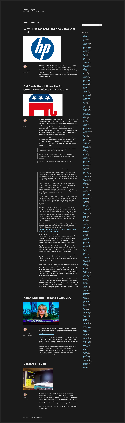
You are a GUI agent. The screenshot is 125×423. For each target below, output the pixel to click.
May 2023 (85, 87)
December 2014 (86, 226)
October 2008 (86, 315)
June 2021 (85, 118)
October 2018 (85, 162)
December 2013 (86, 241)
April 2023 (85, 88)
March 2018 (85, 172)
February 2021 (86, 124)
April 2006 (85, 352)
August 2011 (85, 278)
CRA (24, 335)
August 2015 (85, 215)
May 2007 (85, 334)
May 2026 (85, 39)
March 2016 (85, 205)
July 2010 (85, 294)
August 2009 (85, 305)
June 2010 (85, 296)
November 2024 (86, 63)
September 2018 (86, 164)
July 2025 (85, 52)
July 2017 (85, 183)
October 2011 (85, 275)
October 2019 (86, 146)
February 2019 (86, 157)
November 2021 (86, 112)
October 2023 (86, 81)
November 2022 (86, 95)
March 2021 (85, 123)
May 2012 (85, 267)
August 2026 (85, 35)
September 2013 (86, 245)
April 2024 (85, 73)
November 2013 (86, 242)
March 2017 (85, 188)
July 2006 (85, 348)
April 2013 (85, 252)
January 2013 (85, 256)
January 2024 (86, 77)
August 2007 (85, 331)
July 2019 (85, 150)
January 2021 (85, 125)
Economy (25, 400)
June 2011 (85, 280)
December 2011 (86, 272)
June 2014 (85, 234)
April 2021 (85, 121)
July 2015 (85, 216)
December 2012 (86, 257)
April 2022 (85, 105)
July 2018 (85, 166)
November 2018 (86, 161)
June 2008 (85, 320)
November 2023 (86, 80)
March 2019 (85, 155)
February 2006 (86, 355)
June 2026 (85, 37)
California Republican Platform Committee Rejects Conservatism (46, 88)
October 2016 (86, 195)
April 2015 (85, 220)
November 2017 (86, 177)
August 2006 (85, 346)
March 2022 (85, 106)
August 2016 (85, 198)
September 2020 (86, 131)
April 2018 (85, 171)
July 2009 (85, 307)
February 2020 (86, 140)
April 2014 (85, 235)
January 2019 (85, 158)
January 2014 (85, 239)
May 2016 (85, 202)
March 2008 (85, 322)
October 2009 (86, 304)
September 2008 (86, 316)
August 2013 (85, 246)
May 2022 (85, 103)
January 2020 (86, 142)
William (25, 69)
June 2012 (85, 265)
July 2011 (85, 279)
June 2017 (85, 184)
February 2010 (86, 301)
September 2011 (86, 276)
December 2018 (86, 160)
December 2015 (86, 209)
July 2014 (85, 232)
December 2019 (86, 143)
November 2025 (86, 47)
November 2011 (86, 274)
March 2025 (85, 58)
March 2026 (85, 42)
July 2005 (85, 364)
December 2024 (86, 62)
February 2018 (86, 173)
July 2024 (85, 69)
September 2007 (86, 330)
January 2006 (86, 356)
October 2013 (85, 243)
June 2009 (85, 308)
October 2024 (86, 65)
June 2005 (85, 366)
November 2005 (86, 359)
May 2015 (85, 219)
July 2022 (85, 101)
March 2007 (85, 337)
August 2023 (85, 84)
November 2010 (86, 289)
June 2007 (85, 333)
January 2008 (86, 324)
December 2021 (86, 110)
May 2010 (85, 297)
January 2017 (85, 191)
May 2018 (85, 169)
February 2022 (86, 107)
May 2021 (85, 120)
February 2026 (86, 43)
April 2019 (85, 154)
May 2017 (85, 186)
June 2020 (85, 135)
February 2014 (86, 238)
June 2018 (85, 168)
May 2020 (85, 136)
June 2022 (85, 102)
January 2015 (85, 224)
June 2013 (85, 249)
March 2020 (85, 139)
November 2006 (86, 342)
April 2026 (85, 40)
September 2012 (86, 261)
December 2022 (86, 94)
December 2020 (86, 127)
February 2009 (86, 312)
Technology (25, 72)
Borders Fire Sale (35, 363)
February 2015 (86, 223)
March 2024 (85, 74)
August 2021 (85, 116)
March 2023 (85, 90)
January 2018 (85, 175)
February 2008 (86, 323)
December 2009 (86, 302)
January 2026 (86, 44)
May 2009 (85, 309)
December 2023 (86, 79)
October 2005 (86, 360)
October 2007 (86, 328)
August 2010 (85, 293)
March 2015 (85, 221)
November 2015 (86, 210)
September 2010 (86, 291)
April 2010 (85, 298)
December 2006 (86, 341)
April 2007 (85, 335)
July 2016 (85, 199)
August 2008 (85, 318)
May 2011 (85, 282)
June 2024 (85, 70)
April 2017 (85, 187)
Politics (24, 126)
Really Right (29, 10)
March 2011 (85, 285)
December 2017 (86, 176)
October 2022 (86, 96)
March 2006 (85, 353)
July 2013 (85, 247)
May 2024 (85, 72)
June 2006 (85, 349)
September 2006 (86, 345)
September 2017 (86, 180)
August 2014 (85, 231)
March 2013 (85, 253)
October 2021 (85, 113)
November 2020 (86, 128)
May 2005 (85, 367)
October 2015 (85, 212)
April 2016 (85, 204)
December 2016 (86, 193)
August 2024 (85, 68)
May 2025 (85, 55)
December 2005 (86, 357)
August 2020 (85, 132)
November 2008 (86, 313)
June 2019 (85, 151)
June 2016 (85, 201)
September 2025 (86, 50)
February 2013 (86, 254)
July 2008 (85, 319)
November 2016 (86, 194)
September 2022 (86, 98)
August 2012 (85, 263)
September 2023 (86, 83)
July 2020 (85, 134)
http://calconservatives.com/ (46, 333)
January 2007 (86, 339)
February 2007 (86, 338)
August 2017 (85, 182)
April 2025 (85, 57)
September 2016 (86, 197)
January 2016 (85, 208)
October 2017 (85, 179)
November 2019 (86, 144)
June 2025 (85, 54)
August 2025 (85, 51)
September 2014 (86, 230)
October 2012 (85, 260)
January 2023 (85, 92)
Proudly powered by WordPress (36, 417)
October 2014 (85, 228)
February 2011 (86, 286)
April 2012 (85, 268)
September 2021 (86, 114)
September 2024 (86, 66)
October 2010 (85, 290)
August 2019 (85, 149)
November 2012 (86, 258)
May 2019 (85, 153)
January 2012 (85, 271)
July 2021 (85, 117)
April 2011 (85, 283)
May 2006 (85, 350)
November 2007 (86, 327)
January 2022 (86, 109)
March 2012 (85, 269)
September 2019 (86, 147)
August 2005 (85, 363)
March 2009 (85, 311)
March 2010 (85, 300)
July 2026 (85, 36)
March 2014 (85, 236)
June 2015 (85, 217)
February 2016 (86, 206)
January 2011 (85, 287)
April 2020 (85, 138)
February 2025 (86, 59)
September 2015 (86, 213)
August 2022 (85, 99)
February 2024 (86, 76)
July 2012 (85, 264)
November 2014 (86, 227)
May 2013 (85, 250)
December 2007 (86, 326)
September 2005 (86, 361)
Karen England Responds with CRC (47, 297)
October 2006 (86, 344)
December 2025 (86, 46)
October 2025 (86, 48)
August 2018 (85, 165)
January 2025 (86, 61)
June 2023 (85, 85)
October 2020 (86, 129)
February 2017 (86, 190)
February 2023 (86, 91)
